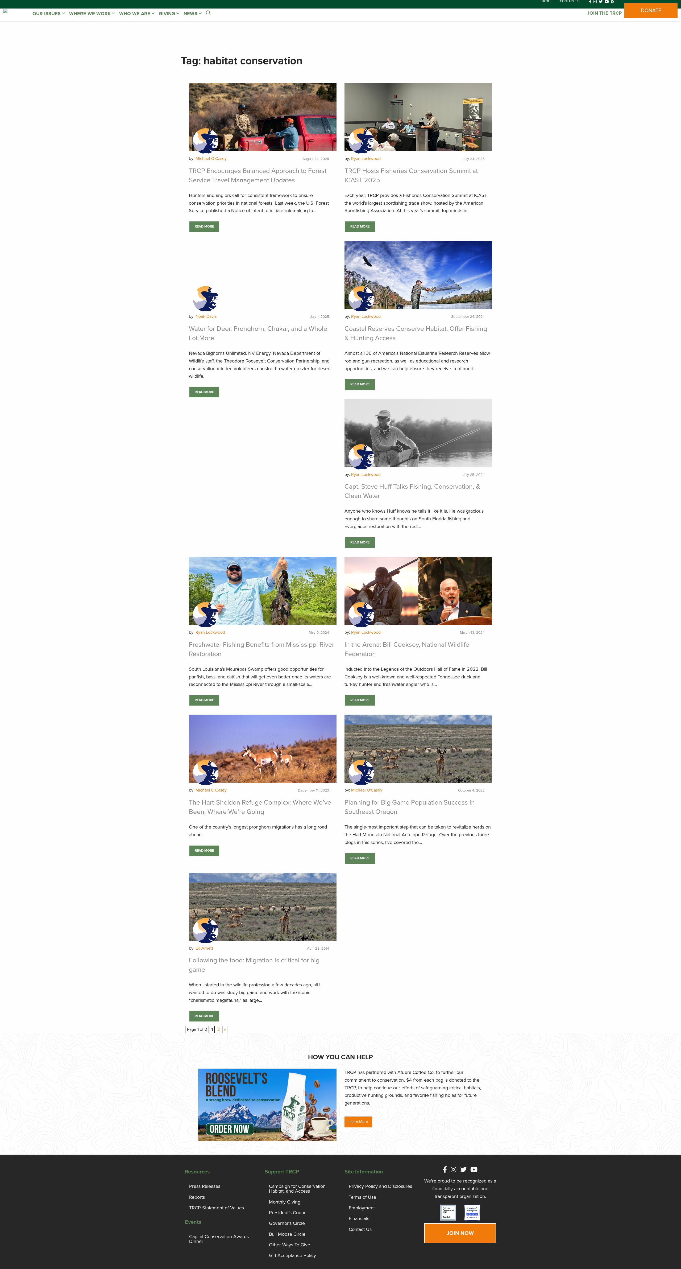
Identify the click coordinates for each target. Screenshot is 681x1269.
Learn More (358, 1121)
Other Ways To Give (289, 1245)
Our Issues (47, 14)
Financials (359, 1218)
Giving (167, 14)
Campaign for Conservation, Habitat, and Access (298, 1188)
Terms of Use (362, 1197)
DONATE (651, 10)
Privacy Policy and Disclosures (380, 1186)
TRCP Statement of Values (216, 1208)
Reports (197, 1197)
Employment (362, 1208)
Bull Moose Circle (287, 1234)
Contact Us (360, 1229)
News (191, 14)
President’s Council (289, 1213)
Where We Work (90, 14)
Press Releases (204, 1186)
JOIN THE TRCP (604, 13)
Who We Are (135, 14)
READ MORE (204, 226)
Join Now (460, 1233)
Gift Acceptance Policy (292, 1255)
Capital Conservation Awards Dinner (219, 1239)
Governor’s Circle (287, 1223)
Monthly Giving (284, 1202)
